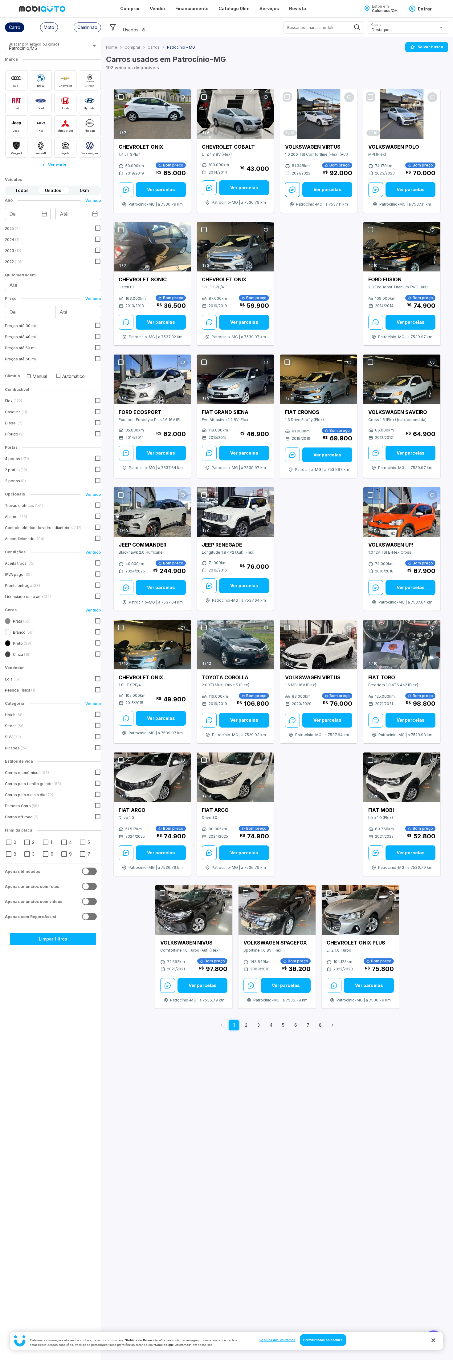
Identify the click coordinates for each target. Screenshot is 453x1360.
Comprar (130, 8)
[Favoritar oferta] (183, 97)
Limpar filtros (53, 938)
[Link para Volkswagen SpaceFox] (277, 910)
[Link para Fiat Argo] (152, 777)
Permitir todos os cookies (323, 1340)
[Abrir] (94, 46)
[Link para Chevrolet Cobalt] (235, 114)
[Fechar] (433, 1340)
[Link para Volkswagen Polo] (401, 114)
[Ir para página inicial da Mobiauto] (42, 8)
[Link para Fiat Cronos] (318, 379)
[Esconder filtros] (113, 27)
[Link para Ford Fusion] (401, 246)
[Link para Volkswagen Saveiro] (401, 379)
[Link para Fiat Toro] (401, 644)
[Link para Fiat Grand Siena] (235, 379)
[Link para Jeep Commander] (152, 512)
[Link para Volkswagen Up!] (401, 512)
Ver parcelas (161, 189)
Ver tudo (93, 200)
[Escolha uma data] (44, 213)
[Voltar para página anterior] (221, 1025)
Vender (157, 8)
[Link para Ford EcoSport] (152, 379)
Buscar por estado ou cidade (34, 44)
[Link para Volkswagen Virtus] (318, 114)
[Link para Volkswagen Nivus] (193, 910)
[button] (14, 27)
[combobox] (45, 48)
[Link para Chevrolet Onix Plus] (360, 910)
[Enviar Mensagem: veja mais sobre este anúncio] (126, 189)
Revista (297, 8)
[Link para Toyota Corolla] (235, 644)
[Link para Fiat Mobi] (401, 777)
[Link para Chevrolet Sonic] (152, 246)
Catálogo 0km (234, 8)
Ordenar (376, 24)
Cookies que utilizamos (277, 1340)
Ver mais (57, 164)
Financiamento (192, 8)
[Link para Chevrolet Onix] (152, 114)
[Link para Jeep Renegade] (235, 512)
